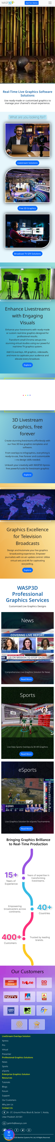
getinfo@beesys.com (17, 1123)
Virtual (5, 1049)
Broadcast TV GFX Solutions (27, 253)
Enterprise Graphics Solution (16, 1074)
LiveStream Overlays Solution (16, 1036)
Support (6, 1095)
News (4, 1062)
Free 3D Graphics (27, 208)
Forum (5, 1091)
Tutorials (6, 1082)
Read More (26, 679)
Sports (5, 1066)
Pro (3, 1045)
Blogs (4, 1086)
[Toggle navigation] (50, 2)
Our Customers (9, 1100)
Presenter (6, 1054)
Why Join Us (7, 1104)
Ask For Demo (31, 3)
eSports (5, 1071)
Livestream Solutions (27, 163)
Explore (27, 365)
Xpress (5, 1040)
